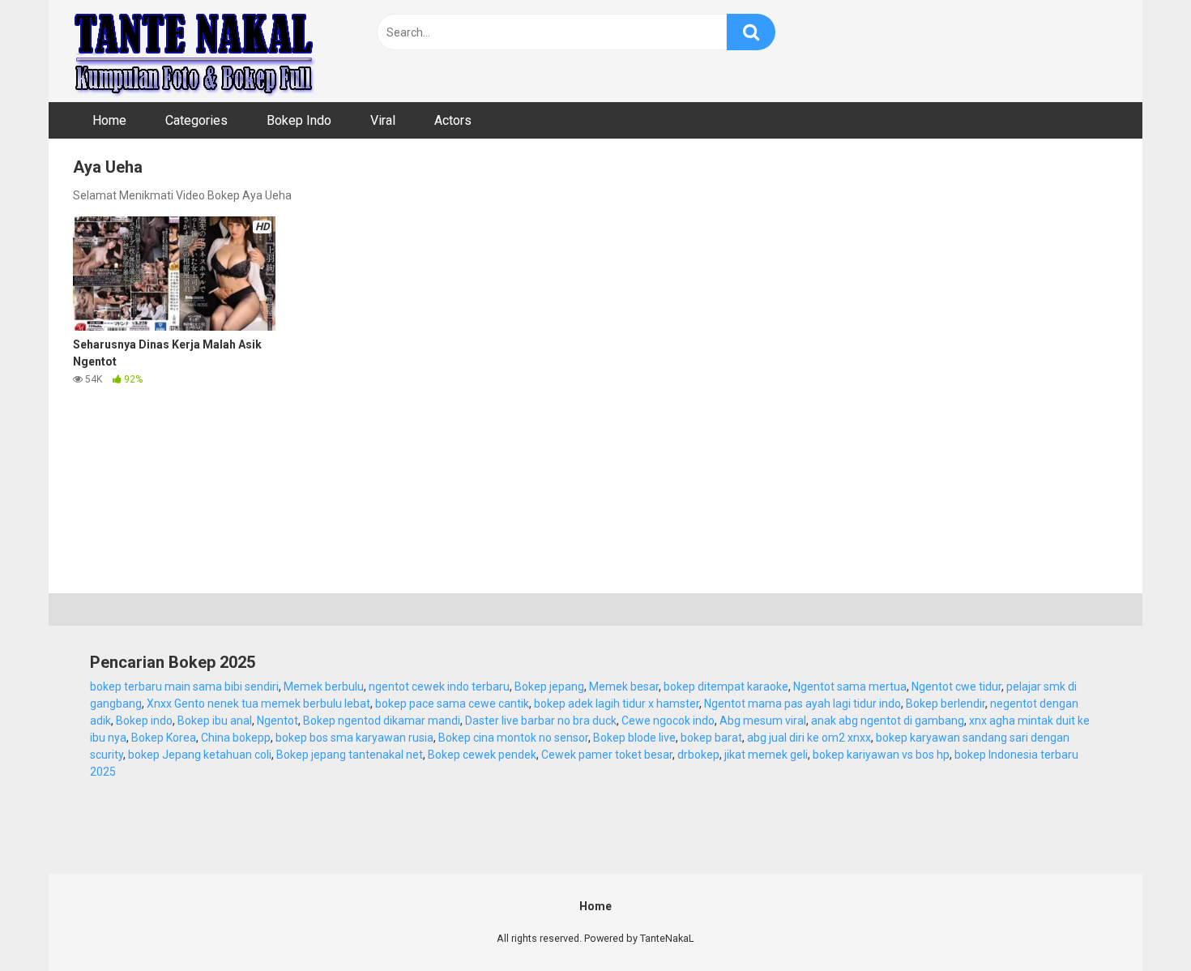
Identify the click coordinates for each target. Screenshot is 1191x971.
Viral (382, 120)
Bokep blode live (634, 737)
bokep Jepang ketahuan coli (199, 754)
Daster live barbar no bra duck (541, 720)
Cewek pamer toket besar (606, 754)
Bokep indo (144, 720)
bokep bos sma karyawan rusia (354, 737)
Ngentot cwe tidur (956, 686)
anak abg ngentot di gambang (887, 720)
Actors (453, 120)
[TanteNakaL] (194, 51)
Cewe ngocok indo (668, 720)
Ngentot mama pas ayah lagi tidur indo (802, 703)
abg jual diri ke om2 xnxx (809, 737)
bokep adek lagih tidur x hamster (616, 703)
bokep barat (711, 737)
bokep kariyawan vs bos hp (881, 754)
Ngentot (277, 720)
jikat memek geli (766, 754)
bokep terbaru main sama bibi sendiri (184, 686)
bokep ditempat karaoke (726, 686)
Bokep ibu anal (214, 720)
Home (109, 120)
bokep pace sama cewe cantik (452, 703)
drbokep (698, 754)
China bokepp (236, 737)
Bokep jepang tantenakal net (349, 754)
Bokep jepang (549, 686)
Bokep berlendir (945, 703)
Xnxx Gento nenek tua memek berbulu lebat (258, 703)
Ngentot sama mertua (850, 686)
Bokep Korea (163, 737)
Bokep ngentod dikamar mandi (381, 720)
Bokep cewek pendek (482, 754)
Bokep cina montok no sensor (513, 737)
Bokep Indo (299, 120)
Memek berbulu (324, 686)
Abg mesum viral (762, 720)
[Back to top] (1137, 922)
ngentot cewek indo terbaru (439, 686)
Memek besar (624, 686)
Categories (196, 120)
